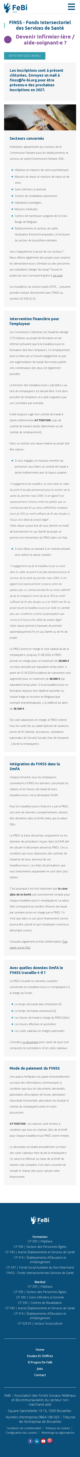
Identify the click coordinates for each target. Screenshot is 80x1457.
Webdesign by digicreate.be (57, 1432)
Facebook (30, 1441)
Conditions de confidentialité (24, 1428)
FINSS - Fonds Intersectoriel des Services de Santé (40, 1273)
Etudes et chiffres (40, 1356)
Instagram (50, 1441)
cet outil (58, 275)
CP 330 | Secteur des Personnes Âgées (40, 1247)
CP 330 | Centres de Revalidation (40, 1303)
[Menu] (71, 6)
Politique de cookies (58, 1428)
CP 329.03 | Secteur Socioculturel (40, 1323)
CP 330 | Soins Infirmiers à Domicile (40, 1297)
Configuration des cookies (21, 1432)
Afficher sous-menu (25, 56)
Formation (40, 1237)
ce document (30, 1042)
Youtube (43, 1441)
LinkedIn (37, 1441)
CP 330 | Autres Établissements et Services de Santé (40, 1252)
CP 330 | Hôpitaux (40, 1241)
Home (40, 1350)
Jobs (40, 1369)
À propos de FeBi (40, 1362)
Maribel (40, 1282)
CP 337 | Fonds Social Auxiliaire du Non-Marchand (40, 1267)
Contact (40, 1375)
